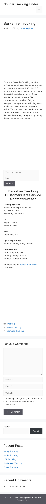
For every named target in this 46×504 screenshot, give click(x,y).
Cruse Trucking (11, 467)
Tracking (11, 324)
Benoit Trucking (14, 327)
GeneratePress (23, 500)
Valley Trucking (11, 451)
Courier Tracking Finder (21, 4)
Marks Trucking (11, 455)
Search (7, 426)
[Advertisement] (23, 57)
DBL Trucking (10, 459)
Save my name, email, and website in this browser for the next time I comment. (24, 401)
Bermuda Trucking (15, 331)
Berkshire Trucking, (29, 264)
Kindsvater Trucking (13, 463)
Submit (9, 183)
